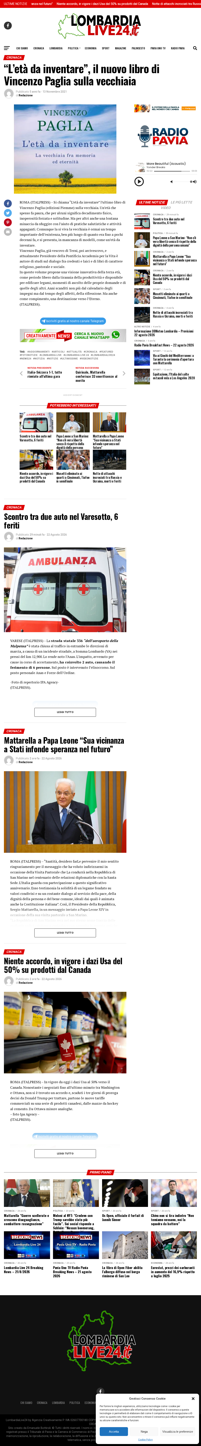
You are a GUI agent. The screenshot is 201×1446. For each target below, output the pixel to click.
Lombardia (55, 48)
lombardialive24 (103, 355)
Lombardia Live (51, 355)
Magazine (120, 48)
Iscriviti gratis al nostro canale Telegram (75, 321)
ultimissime (70, 358)
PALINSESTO (138, 48)
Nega (144, 1431)
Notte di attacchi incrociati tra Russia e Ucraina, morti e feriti (145, 4)
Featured (107, 352)
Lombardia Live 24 (77, 355)
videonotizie (89, 358)
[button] (193, 1399)
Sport (106, 48)
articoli (59, 352)
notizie (53, 358)
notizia (40, 358)
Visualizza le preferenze (177, 1431)
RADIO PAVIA (178, 48)
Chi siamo (22, 48)
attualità (75, 352)
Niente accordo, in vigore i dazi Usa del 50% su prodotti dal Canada (54, 4)
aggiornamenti (39, 352)
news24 (26, 358)
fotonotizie (29, 355)
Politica (73, 48)
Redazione (26, 95)
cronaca (91, 352)
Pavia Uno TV (158, 48)
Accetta (114, 1431)
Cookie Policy (145, 1439)
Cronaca (38, 48)
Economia (90, 48)
